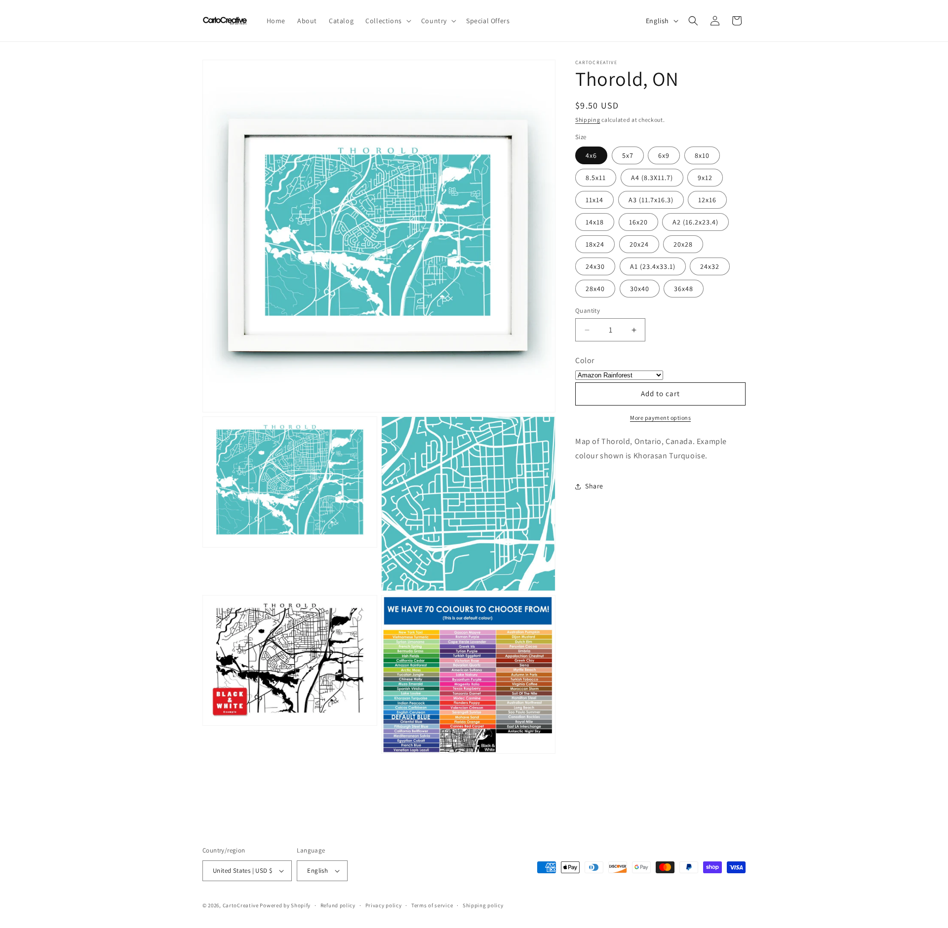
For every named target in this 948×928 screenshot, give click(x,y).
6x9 (664, 155)
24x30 (595, 266)
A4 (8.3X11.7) (652, 177)
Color (584, 360)
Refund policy (338, 905)
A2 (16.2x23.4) (695, 222)
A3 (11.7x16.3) (651, 199)
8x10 (702, 155)
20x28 (683, 244)
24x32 (709, 266)
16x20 (638, 222)
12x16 (707, 199)
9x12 (705, 177)
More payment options (660, 417)
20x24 (639, 244)
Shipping (587, 119)
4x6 (591, 155)
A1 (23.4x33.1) (652, 266)
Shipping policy (483, 905)
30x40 (639, 288)
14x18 (595, 222)
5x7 (627, 155)
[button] (387, 20)
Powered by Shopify (285, 905)
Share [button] (594, 486)
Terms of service (432, 905)
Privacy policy (383, 905)
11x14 (594, 199)
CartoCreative (241, 905)
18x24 (595, 244)
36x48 (683, 288)
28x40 (595, 288)
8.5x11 (596, 177)
